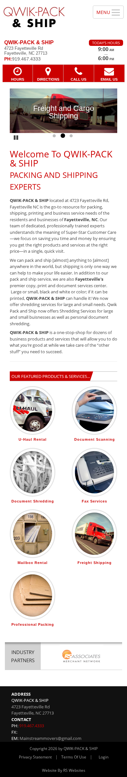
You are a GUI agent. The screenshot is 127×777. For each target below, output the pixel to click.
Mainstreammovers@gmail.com (50, 738)
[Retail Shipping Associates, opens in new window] (81, 657)
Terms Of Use (73, 757)
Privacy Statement (35, 757)
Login (103, 757)
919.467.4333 (31, 726)
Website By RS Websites (63, 770)
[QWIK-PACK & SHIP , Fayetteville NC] (43, 17)
